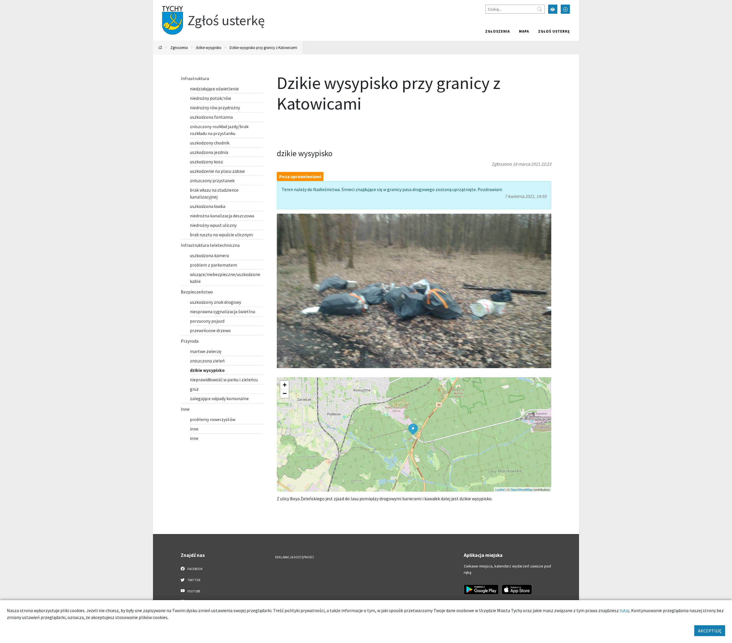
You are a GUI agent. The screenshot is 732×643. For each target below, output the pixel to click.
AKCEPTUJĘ (709, 631)
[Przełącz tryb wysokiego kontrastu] (552, 9)
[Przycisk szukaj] (540, 9)
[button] (413, 429)
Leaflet (500, 489)
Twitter (193, 580)
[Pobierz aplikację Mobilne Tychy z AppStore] (517, 589)
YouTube (193, 591)
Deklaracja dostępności (294, 557)
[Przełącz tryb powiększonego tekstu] (565, 9)
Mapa (524, 31)
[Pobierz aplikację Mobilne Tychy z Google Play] (481, 589)
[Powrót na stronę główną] (160, 47)
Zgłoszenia (497, 31)
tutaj (624, 610)
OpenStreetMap (521, 489)
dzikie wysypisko (208, 47)
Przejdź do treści (168, 3)
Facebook (195, 569)
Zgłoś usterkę (554, 31)
